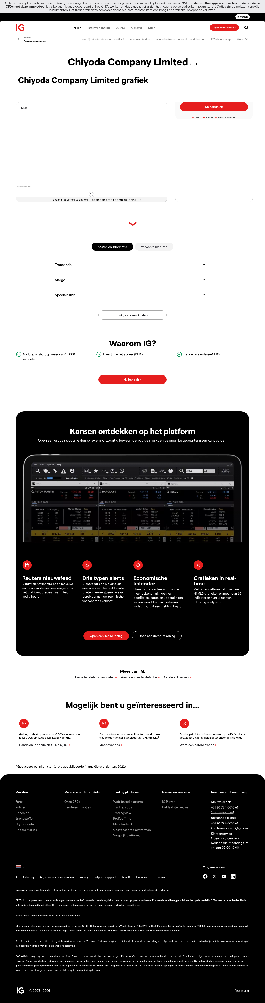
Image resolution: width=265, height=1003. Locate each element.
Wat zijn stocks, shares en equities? (103, 39)
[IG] (20, 27)
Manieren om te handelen (82, 792)
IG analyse (136, 27)
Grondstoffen (25, 818)
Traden (76, 27)
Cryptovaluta (25, 824)
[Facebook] (205, 876)
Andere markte (26, 829)
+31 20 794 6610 (222, 807)
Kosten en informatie (112, 247)
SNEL (198, 117)
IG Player (168, 801)
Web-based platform (128, 801)
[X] (214, 876)
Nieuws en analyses (176, 792)
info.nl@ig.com (222, 812)
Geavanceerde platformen (132, 829)
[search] (246, 27)
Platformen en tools (98, 27)
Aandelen (22, 813)
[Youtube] (224, 876)
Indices (21, 807)
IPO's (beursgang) (220, 39)
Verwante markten (154, 247)
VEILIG (209, 117)
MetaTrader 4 (122, 824)
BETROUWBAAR (227, 117)
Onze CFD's (72, 801)
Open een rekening (224, 27)
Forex (19, 801)
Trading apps (122, 807)
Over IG (120, 27)
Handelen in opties (77, 807)
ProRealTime (122, 818)
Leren (151, 27)
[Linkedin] (233, 876)
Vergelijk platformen (127, 835)
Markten (22, 792)
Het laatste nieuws (175, 807)
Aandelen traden (140, 39)
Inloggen (242, 16)
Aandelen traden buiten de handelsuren (180, 39)
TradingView (122, 813)
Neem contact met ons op (229, 792)
